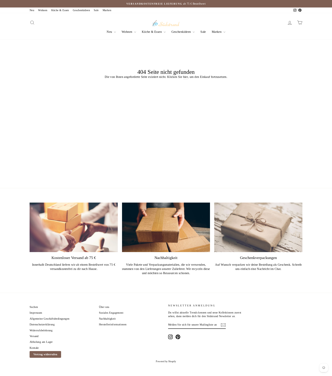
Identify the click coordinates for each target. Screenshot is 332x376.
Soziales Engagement (111, 312)
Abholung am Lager (41, 342)
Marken (107, 10)
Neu (32, 10)
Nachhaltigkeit (107, 318)
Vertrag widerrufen (45, 354)
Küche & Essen (60, 10)
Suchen (34, 307)
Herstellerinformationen (113, 324)
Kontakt (34, 347)
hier (185, 76)
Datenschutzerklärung (42, 324)
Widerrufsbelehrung (41, 330)
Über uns (104, 307)
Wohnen (42, 10)
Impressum (36, 312)
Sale (96, 10)
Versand (34, 336)
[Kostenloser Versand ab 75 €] (74, 227)
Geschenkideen (81, 10)
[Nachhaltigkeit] (166, 227)
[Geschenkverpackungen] (258, 227)
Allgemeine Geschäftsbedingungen (49, 318)
